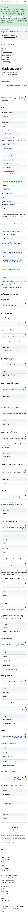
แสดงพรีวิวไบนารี (5, 857)
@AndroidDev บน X (5, 870)
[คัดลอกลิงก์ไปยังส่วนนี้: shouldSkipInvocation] (17, 772)
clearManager (6, 130)
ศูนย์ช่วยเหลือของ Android (7, 889)
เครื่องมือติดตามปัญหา (6, 901)
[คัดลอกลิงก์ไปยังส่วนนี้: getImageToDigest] (15, 359)
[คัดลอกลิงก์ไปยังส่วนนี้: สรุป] (5, 107)
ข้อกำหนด (3, 852)
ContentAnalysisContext (9, 243)
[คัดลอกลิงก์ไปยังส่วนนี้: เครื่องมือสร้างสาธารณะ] (19, 295)
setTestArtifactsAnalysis (10, 260)
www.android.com (5, 893)
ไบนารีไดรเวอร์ (4, 862)
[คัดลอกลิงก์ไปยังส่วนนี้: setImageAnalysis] (14, 638)
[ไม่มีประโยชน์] (14, 45)
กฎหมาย (16, 906)
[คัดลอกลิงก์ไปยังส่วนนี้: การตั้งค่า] (7, 730)
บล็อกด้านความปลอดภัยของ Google (9, 875)
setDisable (6, 231)
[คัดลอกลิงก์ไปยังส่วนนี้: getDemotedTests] (15, 330)
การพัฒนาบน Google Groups (7, 880)
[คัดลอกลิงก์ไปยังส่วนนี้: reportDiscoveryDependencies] (23, 521)
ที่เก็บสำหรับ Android (6, 850)
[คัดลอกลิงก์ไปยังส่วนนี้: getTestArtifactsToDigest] (20, 408)
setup (4, 269)
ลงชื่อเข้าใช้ (24, 1)
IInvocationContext (8, 271)
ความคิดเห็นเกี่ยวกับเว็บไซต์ (16, 908)
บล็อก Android (4, 873)
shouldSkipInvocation (9, 281)
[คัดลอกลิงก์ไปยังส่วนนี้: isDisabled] (9, 491)
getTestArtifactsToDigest (10, 163)
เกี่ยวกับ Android (5, 906)
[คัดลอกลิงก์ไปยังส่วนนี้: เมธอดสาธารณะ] (14, 313)
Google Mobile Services (6, 896)
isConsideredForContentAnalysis (12, 181)
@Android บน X (5, 868)
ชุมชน (11, 906)
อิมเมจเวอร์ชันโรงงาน (5, 859)
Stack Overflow (5, 898)
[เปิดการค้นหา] (16, 2)
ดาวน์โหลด (3, 854)
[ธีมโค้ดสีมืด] (26, 304)
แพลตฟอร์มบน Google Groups (8, 877)
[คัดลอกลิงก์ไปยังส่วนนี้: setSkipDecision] (13, 676)
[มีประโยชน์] (11, 45)
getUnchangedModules (9, 171)
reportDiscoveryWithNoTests (11, 212)
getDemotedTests (8, 137)
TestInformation (21, 281)
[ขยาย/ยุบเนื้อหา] (7, 48)
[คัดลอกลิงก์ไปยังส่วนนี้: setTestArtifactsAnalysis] (19, 703)
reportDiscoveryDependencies (7, 202)
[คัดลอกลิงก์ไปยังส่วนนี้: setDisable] (9, 603)
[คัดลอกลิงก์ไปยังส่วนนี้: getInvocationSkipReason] (20, 383)
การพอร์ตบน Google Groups (7, 882)
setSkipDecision (7, 252)
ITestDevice (16, 242)
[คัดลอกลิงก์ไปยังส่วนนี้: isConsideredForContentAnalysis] (2, 466)
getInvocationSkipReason (10, 156)
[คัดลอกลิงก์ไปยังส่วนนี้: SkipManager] (11, 299)
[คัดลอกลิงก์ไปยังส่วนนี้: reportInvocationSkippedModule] (24, 579)
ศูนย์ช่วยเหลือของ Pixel (6, 891)
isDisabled (6, 189)
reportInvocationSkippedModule (12, 224)
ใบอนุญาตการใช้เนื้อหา (5, 837)
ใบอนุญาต (22, 906)
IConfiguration (10, 269)
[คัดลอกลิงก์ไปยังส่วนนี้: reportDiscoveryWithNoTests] (23, 559)
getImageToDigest (8, 148)
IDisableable (5, 76)
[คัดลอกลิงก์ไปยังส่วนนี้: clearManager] (12, 318)
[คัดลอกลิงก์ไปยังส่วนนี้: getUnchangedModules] (18, 432)
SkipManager (6, 116)
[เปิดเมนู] (2, 2)
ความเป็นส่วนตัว (5, 908)
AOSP (2, 41)
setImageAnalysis (8, 242)
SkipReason (13, 134)
